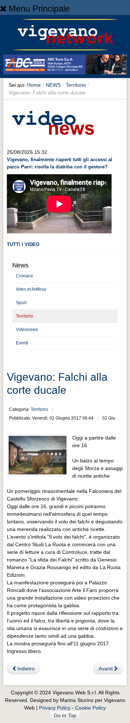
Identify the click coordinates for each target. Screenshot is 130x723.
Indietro (25, 668)
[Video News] (53, 121)
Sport (21, 302)
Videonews (27, 329)
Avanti (106, 668)
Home (34, 85)
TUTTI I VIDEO (23, 244)
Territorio (76, 85)
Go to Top (65, 715)
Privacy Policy (54, 708)
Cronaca (24, 275)
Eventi (22, 343)
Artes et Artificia (31, 289)
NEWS (53, 85)
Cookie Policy (90, 708)
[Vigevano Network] (65, 34)
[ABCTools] (65, 66)
